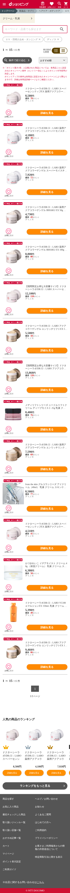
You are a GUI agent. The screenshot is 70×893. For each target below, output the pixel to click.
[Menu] (4, 4)
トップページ (8, 11)
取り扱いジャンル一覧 (14, 822)
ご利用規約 (40, 830)
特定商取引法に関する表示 (48, 857)
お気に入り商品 (11, 806)
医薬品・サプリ (26, 11)
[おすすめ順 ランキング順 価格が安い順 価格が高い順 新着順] (53, 60)
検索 (62, 29)
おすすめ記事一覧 (12, 838)
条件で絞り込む (17, 60)
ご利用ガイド (9, 869)
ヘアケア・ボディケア (49, 11)
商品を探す (8, 799)
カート (6, 846)
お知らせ (39, 806)
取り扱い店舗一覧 (12, 830)
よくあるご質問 (43, 814)
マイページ (8, 853)
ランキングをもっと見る (35, 785)
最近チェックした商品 (14, 814)
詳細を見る (47, 113)
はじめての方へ (43, 822)
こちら (40, 882)
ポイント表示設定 (12, 861)
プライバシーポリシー (46, 838)
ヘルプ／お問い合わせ (46, 799)
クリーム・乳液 (11, 18)
